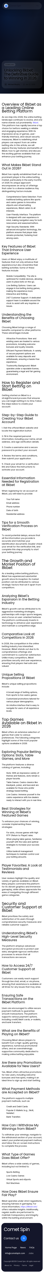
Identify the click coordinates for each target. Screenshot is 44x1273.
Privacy (17, 1265)
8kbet (35, 122)
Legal (31, 1265)
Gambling (9, 64)
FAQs (31, 1247)
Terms (24, 1265)
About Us (8, 1265)
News (23, 1247)
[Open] (37, 6)
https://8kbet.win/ (29, 1206)
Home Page (11, 1247)
